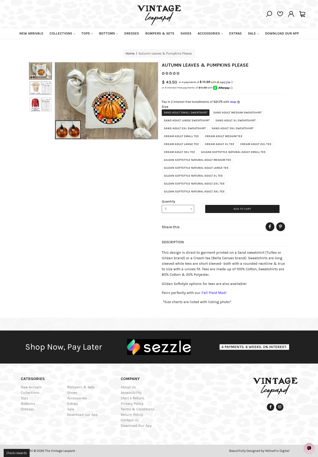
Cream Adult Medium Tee (224, 136)
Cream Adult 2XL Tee (255, 144)
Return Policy (132, 415)
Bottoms (28, 404)
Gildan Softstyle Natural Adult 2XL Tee (194, 183)
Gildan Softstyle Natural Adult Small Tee (233, 152)
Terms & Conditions (138, 409)
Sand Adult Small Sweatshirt (185, 112)
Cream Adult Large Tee (181, 144)
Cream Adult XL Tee (219, 144)
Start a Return (132, 398)
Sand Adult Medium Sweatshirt (237, 112)
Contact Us (130, 420)
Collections (30, 393)
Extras (72, 404)
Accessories (77, 398)
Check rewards (16, 453)
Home (130, 53)
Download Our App (136, 426)
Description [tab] (173, 242)
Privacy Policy (132, 404)
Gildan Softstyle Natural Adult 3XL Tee (194, 191)
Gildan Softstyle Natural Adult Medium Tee (197, 160)
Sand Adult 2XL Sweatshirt (185, 128)
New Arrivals (31, 387)
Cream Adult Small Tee (181, 136)
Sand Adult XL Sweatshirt (235, 120)
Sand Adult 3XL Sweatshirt (233, 128)
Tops (24, 398)
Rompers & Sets (81, 387)
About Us (128, 387)
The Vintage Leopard (60, 451)
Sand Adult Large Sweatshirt (187, 120)
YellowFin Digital (277, 451)
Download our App (82, 415)
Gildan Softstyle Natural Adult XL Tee (193, 175)
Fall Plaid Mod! (214, 293)
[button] (171, 73)
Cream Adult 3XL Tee (179, 152)
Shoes (72, 393)
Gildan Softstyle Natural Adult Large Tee (196, 167)
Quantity (168, 201)
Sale (70, 409)
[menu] (178, 209)
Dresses (27, 409)
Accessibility (131, 393)
